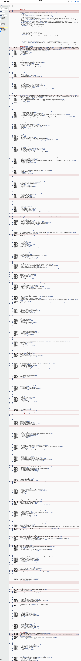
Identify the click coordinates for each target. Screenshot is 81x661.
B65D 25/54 (16, 311)
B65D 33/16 (16, 363)
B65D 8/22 (15, 211)
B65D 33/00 (16, 353)
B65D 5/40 (15, 123)
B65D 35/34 (16, 397)
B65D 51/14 (16, 552)
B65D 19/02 (56, 49)
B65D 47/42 (16, 525)
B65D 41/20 (16, 439)
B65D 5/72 (15, 171)
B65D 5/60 (15, 163)
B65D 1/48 (15, 76)
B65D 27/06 (16, 318)
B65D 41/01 (16, 427)
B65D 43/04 (16, 468)
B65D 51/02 (16, 546)
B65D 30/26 (48, 341)
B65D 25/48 (16, 308)
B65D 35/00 (16, 378)
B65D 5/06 (15, 99)
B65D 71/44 (16, 659)
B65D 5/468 (16, 130)
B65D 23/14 (16, 279)
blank (29, 96)
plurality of (25, 638)
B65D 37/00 (16, 410)
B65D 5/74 (43, 170)
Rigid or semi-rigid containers (24, 47)
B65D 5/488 (16, 145)
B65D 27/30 (66, 44)
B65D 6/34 (15, 194)
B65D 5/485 (16, 141)
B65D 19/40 (16, 257)
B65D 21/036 (16, 266)
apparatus (75, 16)
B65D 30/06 (16, 340)
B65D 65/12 (16, 611)
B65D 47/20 (16, 512)
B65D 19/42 (16, 258)
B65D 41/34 (16, 447)
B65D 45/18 (16, 491)
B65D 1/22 (15, 62)
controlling (32, 512)
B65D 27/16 (16, 323)
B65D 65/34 (16, 623)
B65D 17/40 (16, 226)
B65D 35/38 (16, 399)
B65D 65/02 (16, 605)
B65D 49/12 (25, 44)
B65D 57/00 (16, 581)
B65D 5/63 (15, 165)
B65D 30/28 (16, 352)
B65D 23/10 (16, 277)
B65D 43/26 (16, 480)
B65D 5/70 (71, 160)
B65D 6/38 (15, 196)
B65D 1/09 (15, 54)
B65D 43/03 (16, 467)
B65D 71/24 (31, 644)
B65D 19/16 (16, 243)
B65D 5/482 (16, 138)
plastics (53, 47)
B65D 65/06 (16, 607)
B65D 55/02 (16, 571)
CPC (1, 27)
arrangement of (30, 61)
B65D (15, 11)
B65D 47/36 (22, 44)
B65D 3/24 (15, 90)
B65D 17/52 (16, 233)
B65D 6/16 (15, 184)
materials (50, 15)
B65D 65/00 (39, 19)
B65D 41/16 (16, 436)
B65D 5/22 (15, 111)
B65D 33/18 (16, 365)
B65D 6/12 (15, 182)
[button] (12, 10)
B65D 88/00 (41, 22)
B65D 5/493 (32, 149)
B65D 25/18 (16, 290)
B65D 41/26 (16, 443)
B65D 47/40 (16, 524)
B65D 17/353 (16, 223)
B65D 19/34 (16, 254)
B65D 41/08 (16, 432)
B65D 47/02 (16, 502)
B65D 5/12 (15, 103)
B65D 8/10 (15, 205)
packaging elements (27, 15)
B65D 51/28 (16, 560)
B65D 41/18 (16, 438)
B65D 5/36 (38, 97)
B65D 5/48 (15, 135)
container (52, 16)
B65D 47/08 (16, 505)
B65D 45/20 (16, 492)
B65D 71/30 (16, 651)
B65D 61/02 (16, 590)
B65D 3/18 (15, 87)
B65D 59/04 (16, 585)
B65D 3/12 (15, 84)
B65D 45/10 (16, 487)
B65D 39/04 (16, 416)
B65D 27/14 (16, 322)
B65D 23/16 (16, 280)
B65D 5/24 (15, 112)
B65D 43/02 (16, 466)
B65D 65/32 (16, 622)
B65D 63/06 (16, 594)
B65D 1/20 (15, 61)
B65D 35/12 (16, 385)
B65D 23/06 (16, 275)
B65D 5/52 (15, 159)
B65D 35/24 (16, 391)
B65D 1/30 (15, 66)
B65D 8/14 (15, 207)
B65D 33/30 (16, 373)
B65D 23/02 (16, 273)
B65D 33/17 (16, 364)
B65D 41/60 (16, 462)
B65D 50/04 (16, 538)
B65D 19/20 (16, 245)
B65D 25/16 (16, 289)
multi (21, 344)
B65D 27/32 (16, 332)
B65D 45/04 (16, 483)
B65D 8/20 (15, 210)
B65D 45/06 (16, 484)
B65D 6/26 (15, 189)
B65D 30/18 (16, 346)
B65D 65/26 (16, 618)
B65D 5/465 (16, 129)
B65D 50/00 (16, 536)
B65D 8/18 (15, 209)
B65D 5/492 (16, 149)
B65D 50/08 (16, 540)
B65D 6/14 (15, 183)
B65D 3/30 (15, 94)
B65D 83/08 (62, 302)
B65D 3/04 (15, 79)
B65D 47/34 (48, 512)
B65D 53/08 (71, 232)
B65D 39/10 (16, 420)
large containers (24, 42)
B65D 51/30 (16, 561)
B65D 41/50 (16, 457)
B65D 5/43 (56, 44)
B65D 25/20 (16, 291)
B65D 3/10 (15, 83)
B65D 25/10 (16, 287)
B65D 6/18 (15, 185)
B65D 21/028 (16, 264)
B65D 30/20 (16, 347)
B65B (33, 17)
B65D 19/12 (16, 241)
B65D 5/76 (15, 173)
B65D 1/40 (15, 72)
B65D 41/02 (16, 428)
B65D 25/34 (16, 299)
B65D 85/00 (39, 21)
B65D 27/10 (16, 320)
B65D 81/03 (65, 341)
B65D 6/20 (15, 186)
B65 (14, 10)
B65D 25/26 (16, 295)
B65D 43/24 (16, 479)
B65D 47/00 (50, 302)
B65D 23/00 (16, 272)
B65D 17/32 (16, 220)
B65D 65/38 (16, 625)
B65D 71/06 (16, 638)
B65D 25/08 (16, 286)
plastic (34, 41)
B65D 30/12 (16, 343)
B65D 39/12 (16, 421)
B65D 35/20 (16, 389)
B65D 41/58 (16, 461)
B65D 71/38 (16, 656)
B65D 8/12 (15, 206)
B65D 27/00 (32, 19)
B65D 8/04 (15, 201)
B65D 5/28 (15, 114)
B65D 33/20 (16, 366)
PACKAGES (55, 12)
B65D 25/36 (16, 301)
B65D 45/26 (16, 495)
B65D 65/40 (16, 626)
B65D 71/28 (16, 650)
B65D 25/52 (16, 310)
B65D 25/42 (16, 304)
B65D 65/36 (16, 624)
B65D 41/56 (16, 460)
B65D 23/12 (16, 278)
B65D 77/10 (50, 363)
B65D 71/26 (16, 649)
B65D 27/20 (16, 325)
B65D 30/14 (45, 341)
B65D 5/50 (15, 158)
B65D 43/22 (16, 478)
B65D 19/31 (16, 252)
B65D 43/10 (16, 471)
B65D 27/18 (16, 324)
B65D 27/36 (16, 334)
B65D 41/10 (16, 433)
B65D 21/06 (16, 268)
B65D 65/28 (16, 619)
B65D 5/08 (15, 100)
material (47, 47)
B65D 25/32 (16, 298)
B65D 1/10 (15, 55)
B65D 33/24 (16, 368)
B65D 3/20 (15, 88)
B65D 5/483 (16, 139)
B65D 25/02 (16, 283)
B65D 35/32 (16, 396)
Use (48, 573)
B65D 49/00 (16, 528)
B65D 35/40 (16, 400)
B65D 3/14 (15, 85)
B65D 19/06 (16, 237)
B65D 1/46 (15, 75)
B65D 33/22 (16, 367)
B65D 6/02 (15, 176)
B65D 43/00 (52, 414)
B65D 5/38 (15, 122)
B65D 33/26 (16, 370)
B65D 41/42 (16, 451)
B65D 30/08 (16, 341)
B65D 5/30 (15, 115)
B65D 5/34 (15, 117)
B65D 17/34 (16, 221)
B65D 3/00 (64, 48)
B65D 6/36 (15, 195)
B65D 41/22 (16, 440)
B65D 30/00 (35, 19)
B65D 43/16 (16, 474)
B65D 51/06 (16, 548)
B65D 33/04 (16, 356)
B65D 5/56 (15, 161)
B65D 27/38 (16, 335)
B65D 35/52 (16, 407)
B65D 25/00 (16, 282)
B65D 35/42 (16, 401)
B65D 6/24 (15, 188)
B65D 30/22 (16, 348)
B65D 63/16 (16, 600)
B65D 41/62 (16, 463)
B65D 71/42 (16, 658)
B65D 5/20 (15, 109)
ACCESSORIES (31, 12)
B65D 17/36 (16, 224)
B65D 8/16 (15, 208)
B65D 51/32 (16, 562)
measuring (39, 443)
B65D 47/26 (45, 504)
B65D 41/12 (16, 434)
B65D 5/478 (16, 134)
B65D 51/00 (16, 545)
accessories (24, 256)
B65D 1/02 (15, 50)
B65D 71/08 (16, 639)
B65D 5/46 (15, 127)
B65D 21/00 (16, 261)
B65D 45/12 (16, 488)
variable (28, 119)
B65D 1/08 (15, 53)
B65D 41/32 (77, 44)
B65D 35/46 (16, 403)
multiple (27, 181)
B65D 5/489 (16, 146)
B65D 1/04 (15, 51)
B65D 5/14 (15, 104)
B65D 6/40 (15, 197)
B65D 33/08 (16, 358)
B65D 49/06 (16, 531)
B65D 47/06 (16, 504)
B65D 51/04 (16, 547)
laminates (26, 626)
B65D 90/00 (45, 22)
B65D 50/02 (16, 537)
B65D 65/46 (16, 628)
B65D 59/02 (16, 584)
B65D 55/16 (16, 579)
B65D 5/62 (15, 164)
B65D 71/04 (16, 637)
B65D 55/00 (16, 570)
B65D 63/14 (16, 599)
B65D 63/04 (16, 593)
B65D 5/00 (28, 19)
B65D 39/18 (16, 424)
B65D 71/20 (16, 646)
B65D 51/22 (47, 466)
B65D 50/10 (60, 538)
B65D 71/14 (16, 643)
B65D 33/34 (73, 44)
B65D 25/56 (16, 312)
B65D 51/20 (29, 44)
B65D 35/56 (16, 409)
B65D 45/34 (16, 500)
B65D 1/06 (15, 52)
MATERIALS (41, 11)
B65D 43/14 (16, 473)
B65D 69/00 (16, 633)
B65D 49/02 (16, 529)
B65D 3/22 (15, 89)
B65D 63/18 (16, 601)
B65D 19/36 (16, 255)
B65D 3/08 (15, 82)
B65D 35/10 (16, 384)
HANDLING (32, 10)
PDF (3, 15)
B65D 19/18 (16, 244)
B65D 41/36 (16, 448)
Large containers (23, 22)
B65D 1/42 (15, 73)
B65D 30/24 (41, 363)
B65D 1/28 (15, 65)
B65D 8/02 (15, 200)
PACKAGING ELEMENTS (49, 12)
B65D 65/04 (16, 606)
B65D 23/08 (16, 276)
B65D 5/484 (16, 140)
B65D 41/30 (16, 445)
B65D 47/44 (16, 526)
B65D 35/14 (16, 386)
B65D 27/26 (16, 329)
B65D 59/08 (16, 588)
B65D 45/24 (16, 494)
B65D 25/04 (16, 284)
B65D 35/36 (16, 398)
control (38, 523)
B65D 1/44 (15, 74)
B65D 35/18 (16, 388)
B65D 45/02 (16, 482)
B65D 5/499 (16, 157)
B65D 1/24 (15, 63)
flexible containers (24, 31)
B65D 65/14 (16, 612)
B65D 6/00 (15, 174)
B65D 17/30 (16, 219)
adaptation (28, 569)
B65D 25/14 (16, 288)
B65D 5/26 (15, 113)
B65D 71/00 (16, 634)
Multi (21, 51)
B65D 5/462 (16, 128)
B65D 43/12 (16, 472)
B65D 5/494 (36, 149)
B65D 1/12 (15, 56)
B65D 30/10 (16, 342)
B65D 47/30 (16, 517)
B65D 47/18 (16, 511)
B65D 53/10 (16, 569)
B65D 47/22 (16, 513)
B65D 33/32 (16, 374)
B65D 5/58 (15, 162)
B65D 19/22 (16, 246)
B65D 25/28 (16, 296)
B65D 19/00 (16, 234)
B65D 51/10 (24, 547)
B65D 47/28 (16, 516)
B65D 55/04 (16, 572)
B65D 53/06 (16, 567)
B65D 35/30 (16, 395)
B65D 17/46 (16, 230)
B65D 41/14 (16, 435)
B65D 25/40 (16, 303)
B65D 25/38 (16, 302)
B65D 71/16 (16, 644)
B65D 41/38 (16, 449)
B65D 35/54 (16, 408)
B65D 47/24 (16, 514)
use (29, 318)
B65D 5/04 (15, 98)
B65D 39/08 (16, 419)
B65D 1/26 (15, 64)
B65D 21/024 (16, 263)
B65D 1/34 (15, 68)
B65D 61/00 (16, 589)
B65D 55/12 (16, 577)
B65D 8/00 (27, 175)
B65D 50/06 (16, 539)
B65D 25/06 (16, 285)
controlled (34, 578)
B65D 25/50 (16, 309)
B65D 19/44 (16, 259)
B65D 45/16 (16, 490)
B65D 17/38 (16, 225)
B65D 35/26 (16, 392)
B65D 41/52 (16, 458)
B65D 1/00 (15, 47)
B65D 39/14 (16, 422)
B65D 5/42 (15, 124)
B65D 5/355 (16, 119)
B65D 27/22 (16, 326)
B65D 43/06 (16, 469)
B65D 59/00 (16, 582)
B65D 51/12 (16, 551)
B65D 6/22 (15, 187)
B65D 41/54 (16, 459)
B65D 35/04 (16, 380)
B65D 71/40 (16, 657)
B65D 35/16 (16, 387)
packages (32, 15)
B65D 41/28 (16, 444)
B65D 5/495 (16, 152)
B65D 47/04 (16, 503)
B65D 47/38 (16, 523)
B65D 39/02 (16, 415)
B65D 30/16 (16, 345)
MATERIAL (43, 10)
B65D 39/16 (16, 423)
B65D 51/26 (16, 559)
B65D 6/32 (15, 193)
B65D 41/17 (16, 437)
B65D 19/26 (16, 248)
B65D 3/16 (15, 86)
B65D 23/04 (16, 274)
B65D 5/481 (16, 137)
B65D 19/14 (16, 242)
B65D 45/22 (16, 493)
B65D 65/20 (16, 615)
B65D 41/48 (16, 456)
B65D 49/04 (16, 530)
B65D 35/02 (16, 379)
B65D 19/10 (16, 240)
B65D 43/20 (16, 477)
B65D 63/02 (16, 592)
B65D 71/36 (16, 655)
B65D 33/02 (16, 355)
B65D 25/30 (16, 297)
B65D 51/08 (16, 549)
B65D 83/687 (2, 13)
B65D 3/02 (15, 78)
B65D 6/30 (15, 192)
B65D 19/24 (16, 247)
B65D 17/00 (63, 44)
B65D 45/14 (16, 489)
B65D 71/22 (16, 647)
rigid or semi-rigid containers (25, 25)
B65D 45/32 (16, 499)
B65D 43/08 (16, 470)
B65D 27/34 (70, 44)
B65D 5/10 (15, 102)
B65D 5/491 (16, 148)
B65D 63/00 (16, 591)
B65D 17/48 (16, 231)
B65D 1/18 (15, 60)
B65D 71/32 (35, 651)
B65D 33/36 (16, 376)
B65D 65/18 (16, 614)
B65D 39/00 (16, 414)
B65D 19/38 (16, 256)
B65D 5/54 (60, 44)
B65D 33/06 (16, 357)
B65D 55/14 (16, 578)
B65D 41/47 (16, 455)
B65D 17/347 (16, 222)
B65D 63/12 (16, 598)
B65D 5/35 (15, 118)
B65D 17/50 (16, 232)
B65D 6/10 (15, 181)
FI (5, 27)
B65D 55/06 (32, 44)
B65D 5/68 (15, 169)
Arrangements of (22, 200)
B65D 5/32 (15, 116)
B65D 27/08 (16, 319)
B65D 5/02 (15, 96)
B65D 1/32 (15, 67)
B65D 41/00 (16, 425)
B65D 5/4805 (16, 136)
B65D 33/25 (40, 368)
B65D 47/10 (16, 506)
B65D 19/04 (16, 236)
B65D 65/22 (16, 616)
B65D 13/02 (16, 214)
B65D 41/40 (16, 450)
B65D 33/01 (16, 354)
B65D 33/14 (16, 362)
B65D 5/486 (16, 142)
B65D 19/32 (16, 253)
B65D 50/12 (16, 542)
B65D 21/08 (16, 269)
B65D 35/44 (16, 402)
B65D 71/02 (16, 636)
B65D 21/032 (16, 265)
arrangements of (65, 521)
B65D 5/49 (15, 147)
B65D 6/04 (15, 177)
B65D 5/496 (16, 153)
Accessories (21, 570)
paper (22, 41)
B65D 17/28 (16, 218)
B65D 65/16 (16, 613)
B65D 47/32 (16, 518)
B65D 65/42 (16, 627)
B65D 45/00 (66, 426)
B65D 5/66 (15, 168)
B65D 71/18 (16, 645)
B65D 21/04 (16, 267)
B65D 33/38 (16, 377)
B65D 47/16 (16, 510)
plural (31, 427)
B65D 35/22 (16, 390)
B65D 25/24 (16, 294)
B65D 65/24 (16, 617)
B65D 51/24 (16, 558)
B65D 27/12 (16, 321)
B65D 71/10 (16, 640)
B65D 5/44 (15, 126)
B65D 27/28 (16, 330)
